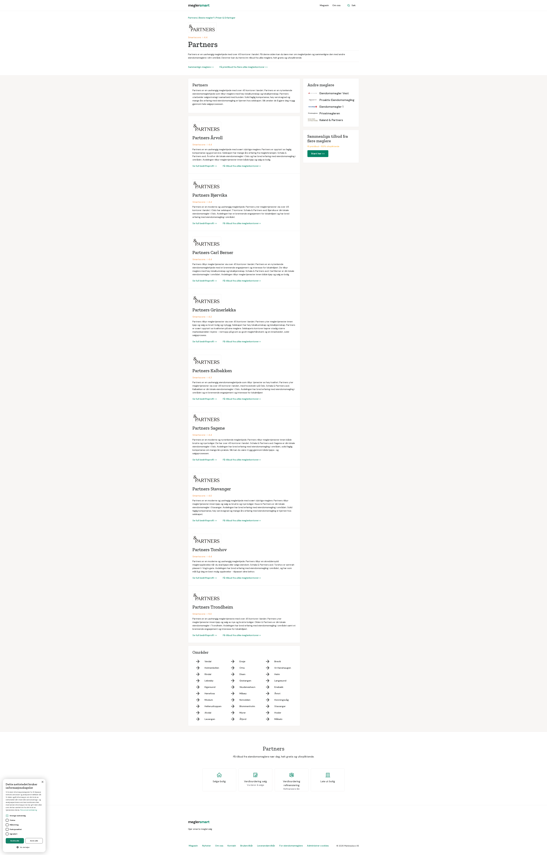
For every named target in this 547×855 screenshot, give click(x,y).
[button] (24, 847)
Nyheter (206, 845)
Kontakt (231, 845)
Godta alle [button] (14, 841)
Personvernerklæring (28, 810)
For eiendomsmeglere (291, 845)
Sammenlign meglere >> (201, 66)
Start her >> (318, 153)
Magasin (324, 5)
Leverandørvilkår (266, 845)
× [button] (42, 782)
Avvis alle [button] (34, 841)
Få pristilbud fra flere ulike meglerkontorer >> (244, 66)
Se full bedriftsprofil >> (204, 165)
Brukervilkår (246, 845)
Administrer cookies (318, 845)
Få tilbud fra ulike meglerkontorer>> (242, 165)
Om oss (336, 5)
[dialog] (24, 815)
